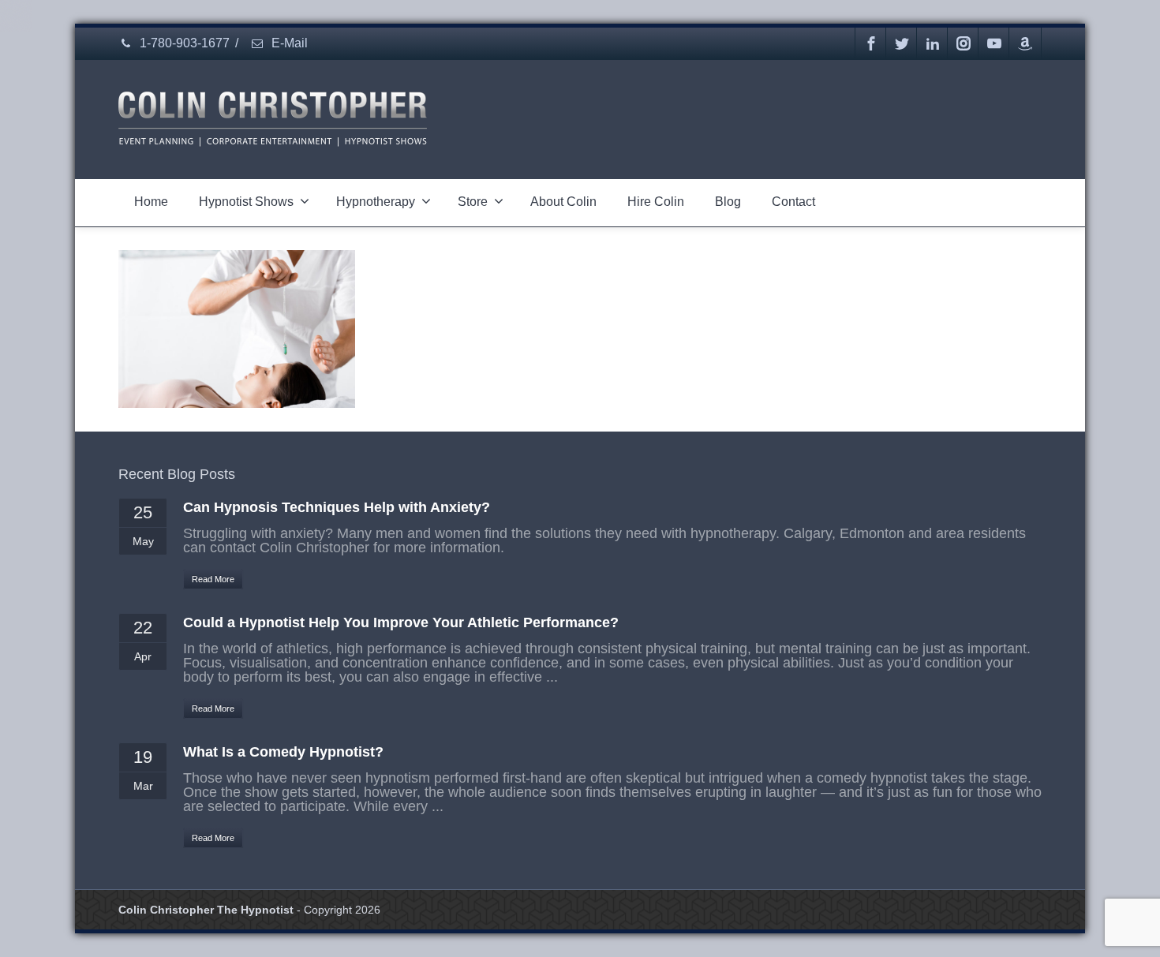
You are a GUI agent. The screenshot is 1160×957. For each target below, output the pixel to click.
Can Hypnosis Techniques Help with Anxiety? (336, 507)
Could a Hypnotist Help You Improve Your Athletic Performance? (401, 622)
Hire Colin (655, 201)
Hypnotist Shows (246, 201)
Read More (213, 579)
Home (151, 201)
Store (473, 201)
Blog (728, 201)
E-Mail (288, 43)
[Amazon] (1025, 43)
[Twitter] (902, 43)
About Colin (563, 201)
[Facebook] (871, 43)
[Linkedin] (933, 43)
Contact (793, 201)
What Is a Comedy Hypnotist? (283, 752)
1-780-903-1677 (183, 43)
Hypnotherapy (375, 201)
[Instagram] (963, 43)
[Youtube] (994, 43)
